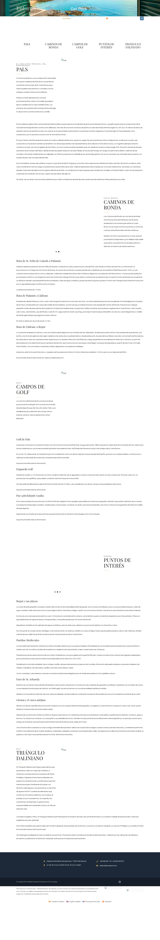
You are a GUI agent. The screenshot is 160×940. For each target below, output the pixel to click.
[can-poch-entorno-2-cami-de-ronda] (51, 28)
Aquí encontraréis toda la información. (31, 463)
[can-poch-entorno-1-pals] (27, 27)
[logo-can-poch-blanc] (79, 4)
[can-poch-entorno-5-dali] (133, 27)
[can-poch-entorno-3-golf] (80, 27)
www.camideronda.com (54, 358)
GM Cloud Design (52, 882)
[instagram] (142, 18)
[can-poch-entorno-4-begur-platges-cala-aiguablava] (106, 27)
